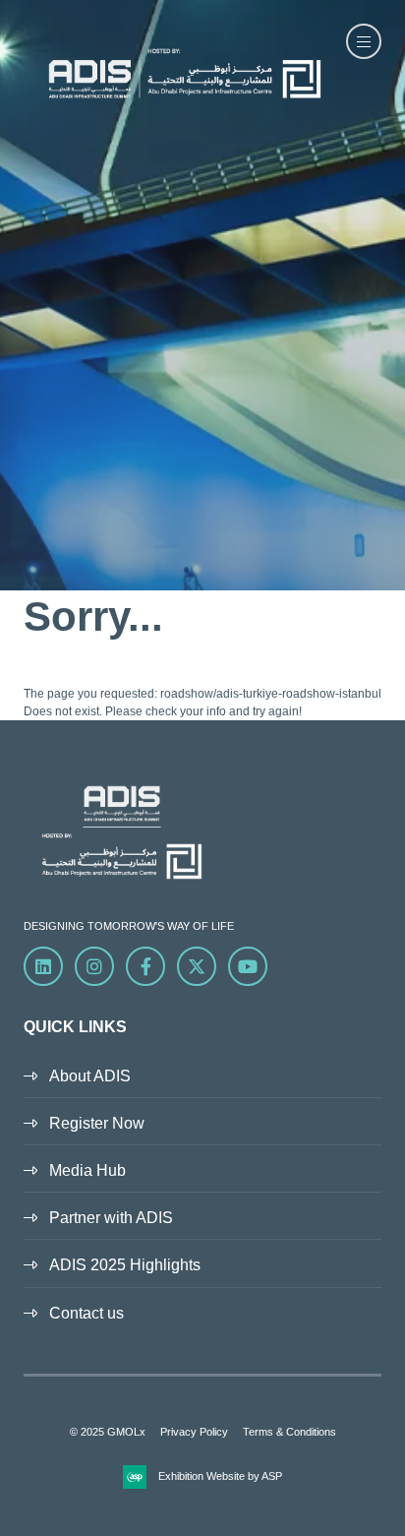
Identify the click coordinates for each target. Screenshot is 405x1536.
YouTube (247, 966)
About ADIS (90, 1076)
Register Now (97, 1123)
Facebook (145, 966)
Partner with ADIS (111, 1217)
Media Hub (87, 1170)
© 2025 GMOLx (107, 1432)
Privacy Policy (194, 1432)
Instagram (94, 966)
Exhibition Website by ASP (220, 1476)
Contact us (86, 1313)
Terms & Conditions (289, 1432)
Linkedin (43, 966)
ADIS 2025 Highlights (125, 1265)
